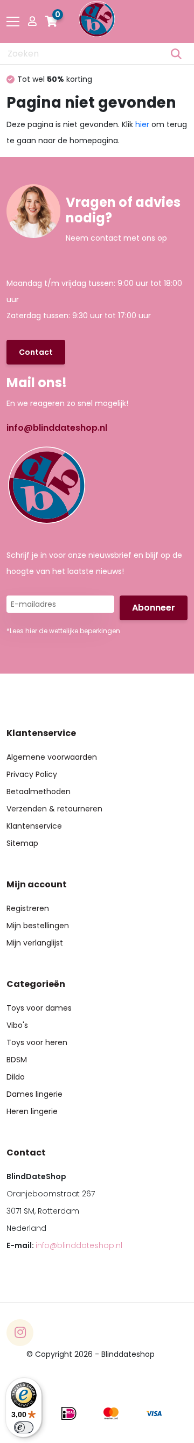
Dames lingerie (34, 1094)
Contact (36, 352)
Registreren (27, 908)
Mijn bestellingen (37, 925)
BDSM (16, 1059)
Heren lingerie (32, 1111)
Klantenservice (34, 826)
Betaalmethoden (38, 791)
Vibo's (17, 1025)
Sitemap (22, 843)
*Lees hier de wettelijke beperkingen (63, 630)
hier (142, 124)
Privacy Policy (31, 774)
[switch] (23, 1427)
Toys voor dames (39, 1008)
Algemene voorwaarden (51, 757)
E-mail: (64, 1245)
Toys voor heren (36, 1042)
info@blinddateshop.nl (56, 428)
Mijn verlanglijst (34, 942)
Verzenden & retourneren (54, 808)
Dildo (15, 1076)
